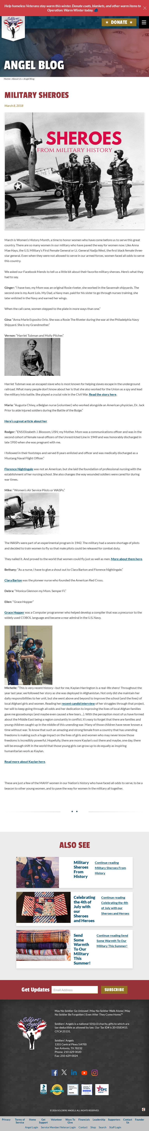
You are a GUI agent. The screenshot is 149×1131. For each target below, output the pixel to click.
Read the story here (102, 394)
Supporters (114, 1119)
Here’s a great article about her (25, 421)
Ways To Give (70, 1121)
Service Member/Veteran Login (58, 1127)
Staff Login (115, 1127)
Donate (119, 22)
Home (7, 78)
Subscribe (114, 989)
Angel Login (31, 1127)
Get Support (43, 1121)
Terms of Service (20, 1121)
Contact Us (127, 1121)
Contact (83, 1127)
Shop (93, 1127)
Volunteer (56, 1119)
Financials (84, 1119)
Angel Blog (28, 78)
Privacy (6, 1119)
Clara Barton (13, 580)
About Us (17, 78)
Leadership (99, 1119)
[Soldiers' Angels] (13, 27)
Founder (139, 1119)
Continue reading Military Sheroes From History (110, 868)
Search (102, 1127)
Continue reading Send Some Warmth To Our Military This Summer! (112, 941)
